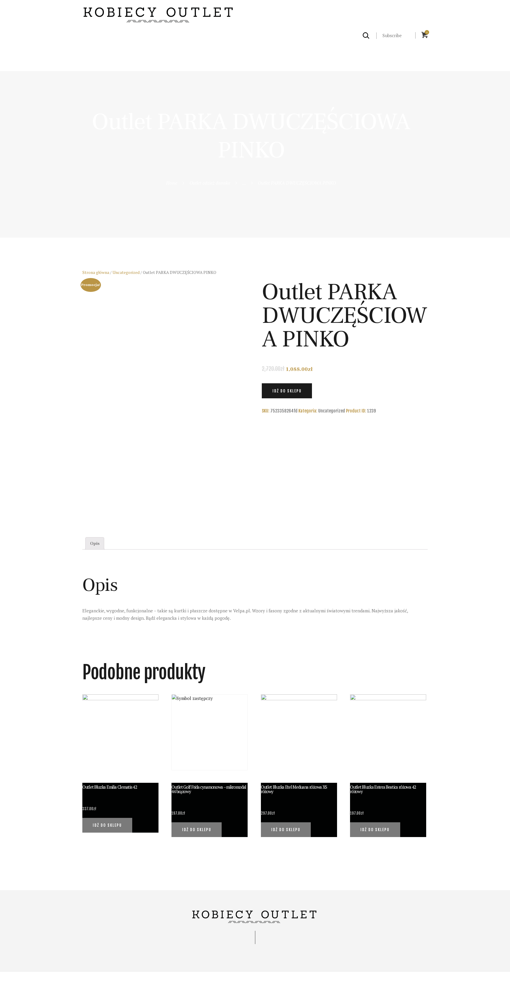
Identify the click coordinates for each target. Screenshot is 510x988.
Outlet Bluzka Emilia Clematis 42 (109, 787)
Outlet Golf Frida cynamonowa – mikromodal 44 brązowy (208, 789)
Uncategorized (126, 272)
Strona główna (95, 272)
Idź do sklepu (287, 391)
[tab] (94, 543)
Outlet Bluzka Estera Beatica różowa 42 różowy (383, 789)
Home (171, 183)
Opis (94, 543)
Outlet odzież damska (209, 183)
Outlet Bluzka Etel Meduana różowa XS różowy (294, 789)
